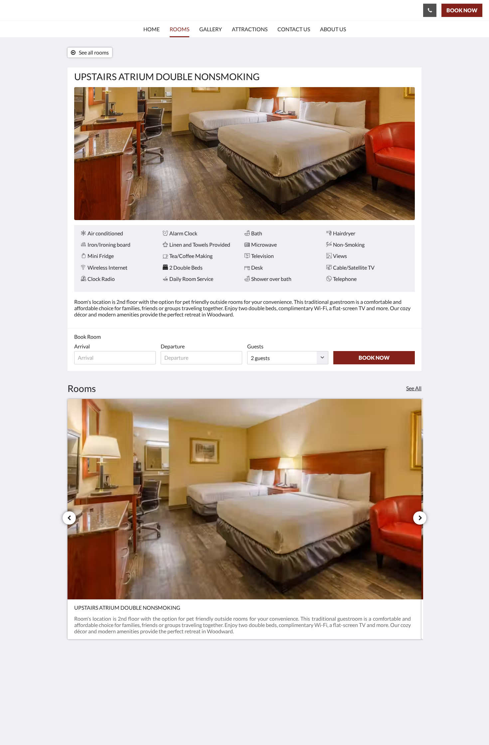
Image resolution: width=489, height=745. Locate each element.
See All (413, 388)
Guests (255, 346)
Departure (173, 346)
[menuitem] (151, 29)
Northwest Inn (39, 10)
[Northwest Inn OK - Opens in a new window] (408, 678)
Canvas (406, 725)
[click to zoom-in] (244, 153)
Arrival (82, 346)
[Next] (419, 518)
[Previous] (69, 518)
